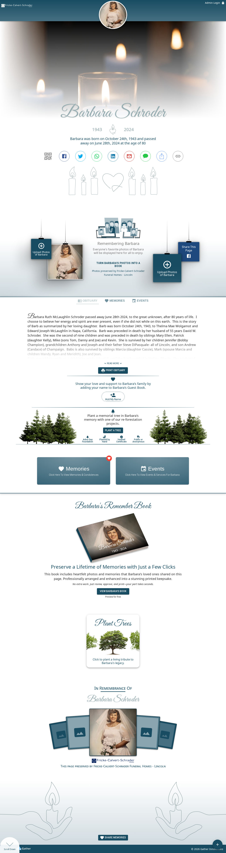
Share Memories (115, 837)
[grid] (113, 252)
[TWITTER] (80, 156)
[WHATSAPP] (96, 156)
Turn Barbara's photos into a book (118, 264)
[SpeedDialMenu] (217, 844)
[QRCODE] (48, 156)
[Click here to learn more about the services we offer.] (113, 761)
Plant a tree (113, 430)
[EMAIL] (129, 156)
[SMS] (145, 156)
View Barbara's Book (113, 591)
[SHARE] (161, 156)
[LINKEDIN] (113, 156)
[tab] (87, 300)
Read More (113, 363)
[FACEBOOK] (64, 156)
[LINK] (178, 156)
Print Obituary (115, 370)
